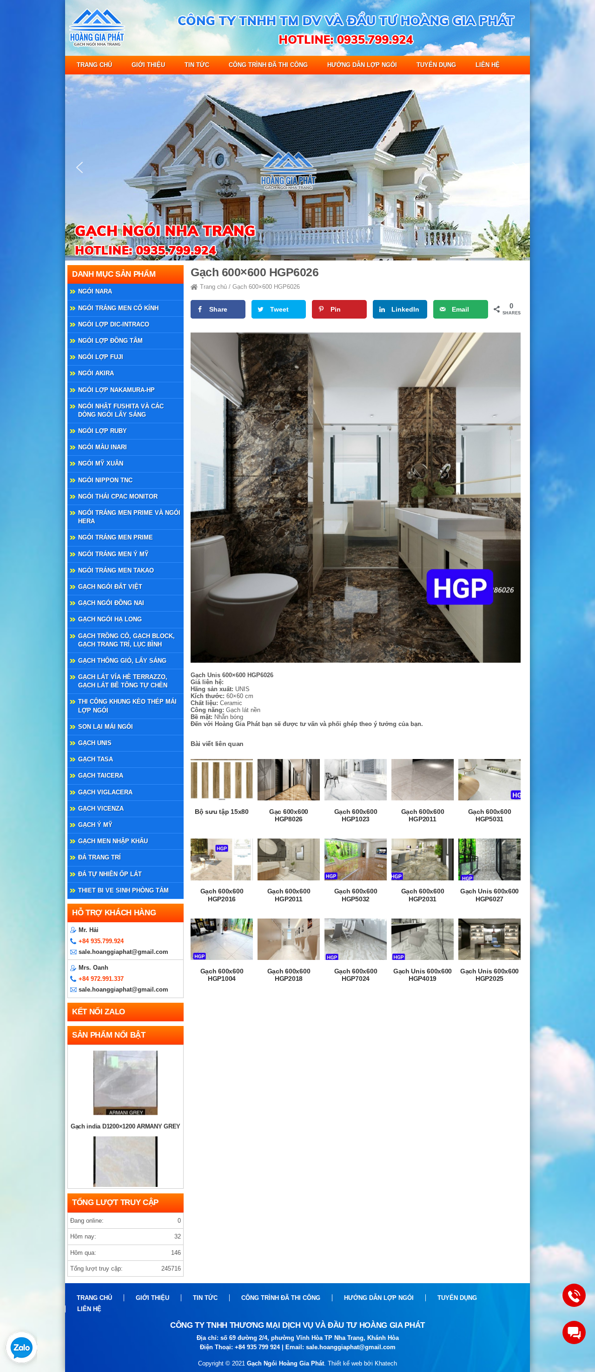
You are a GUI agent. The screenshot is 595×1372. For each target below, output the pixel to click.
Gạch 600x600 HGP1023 (355, 815)
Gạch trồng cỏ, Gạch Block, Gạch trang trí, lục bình (126, 640)
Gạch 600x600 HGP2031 (422, 895)
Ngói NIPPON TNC (105, 480)
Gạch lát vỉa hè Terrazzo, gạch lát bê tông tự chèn (122, 681)
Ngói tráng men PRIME (115, 537)
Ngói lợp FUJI (100, 356)
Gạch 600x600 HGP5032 (355, 895)
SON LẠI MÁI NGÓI (105, 726)
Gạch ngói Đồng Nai (111, 602)
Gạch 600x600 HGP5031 (489, 815)
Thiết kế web (345, 1363)
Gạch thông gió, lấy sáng (122, 660)
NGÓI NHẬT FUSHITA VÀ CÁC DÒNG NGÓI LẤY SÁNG (121, 410)
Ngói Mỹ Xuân (100, 463)
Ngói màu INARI (102, 447)
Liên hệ (488, 64)
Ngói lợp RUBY (102, 430)
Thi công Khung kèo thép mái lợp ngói (127, 705)
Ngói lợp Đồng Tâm (110, 340)
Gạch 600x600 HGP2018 (289, 975)
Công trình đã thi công (268, 64)
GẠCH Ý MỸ (95, 824)
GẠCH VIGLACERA (105, 792)
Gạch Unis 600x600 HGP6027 (489, 895)
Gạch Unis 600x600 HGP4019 (422, 975)
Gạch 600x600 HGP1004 (222, 975)
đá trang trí (99, 857)
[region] (297, 167)
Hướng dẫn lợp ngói (362, 64)
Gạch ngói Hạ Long (110, 619)
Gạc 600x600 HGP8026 (288, 815)
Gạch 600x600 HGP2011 (422, 815)
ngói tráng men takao (116, 570)
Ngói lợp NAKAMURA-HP (116, 389)
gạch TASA (95, 759)
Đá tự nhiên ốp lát (110, 874)
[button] (79, 167)
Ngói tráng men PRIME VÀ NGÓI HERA (129, 517)
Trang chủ (94, 64)
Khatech (386, 1363)
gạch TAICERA (100, 775)
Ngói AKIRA (96, 373)
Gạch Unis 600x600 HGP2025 (489, 975)
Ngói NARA (95, 291)
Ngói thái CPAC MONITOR (118, 496)
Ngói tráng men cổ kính (118, 308)
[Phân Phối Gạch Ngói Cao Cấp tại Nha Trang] (297, 53)
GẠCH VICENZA (101, 808)
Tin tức (197, 64)
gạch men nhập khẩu (113, 841)
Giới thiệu (148, 64)
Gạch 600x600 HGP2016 (222, 895)
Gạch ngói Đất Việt (110, 586)
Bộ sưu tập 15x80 (222, 811)
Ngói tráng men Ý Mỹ (113, 554)
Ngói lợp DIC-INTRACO (113, 324)
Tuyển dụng (436, 64)
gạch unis (95, 742)
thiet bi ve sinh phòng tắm (123, 890)
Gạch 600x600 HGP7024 (355, 975)
